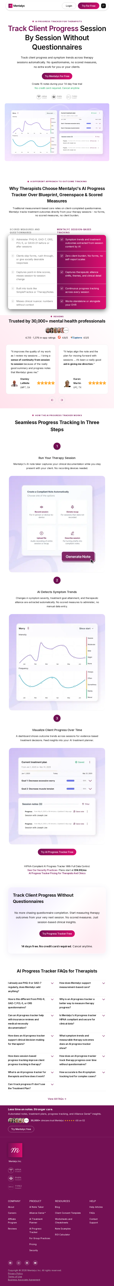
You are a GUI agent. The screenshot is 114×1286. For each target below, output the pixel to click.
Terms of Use (15, 1276)
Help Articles (96, 1207)
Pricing (33, 1244)
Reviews (12, 1228)
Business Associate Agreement (24, 1279)
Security (33, 1250)
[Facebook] (10, 1262)
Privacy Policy (15, 1273)
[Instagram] (18, 1262)
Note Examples (63, 1228)
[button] (103, 5)
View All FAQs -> (57, 1098)
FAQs (92, 1213)
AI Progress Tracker (35, 1230)
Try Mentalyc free (21, 1129)
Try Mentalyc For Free (57, 76)
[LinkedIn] (27, 1262)
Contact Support (94, 1221)
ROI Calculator (62, 1234)
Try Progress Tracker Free (57, 933)
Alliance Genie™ (37, 1213)
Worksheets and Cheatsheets (63, 1221)
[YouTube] (35, 1262)
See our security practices (42, 870)
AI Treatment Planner (36, 1221)
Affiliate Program (12, 1221)
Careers (12, 1213)
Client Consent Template (68, 1213)
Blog (57, 1207)
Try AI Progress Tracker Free (57, 852)
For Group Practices (39, 1238)
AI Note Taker (36, 1207)
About (11, 1207)
